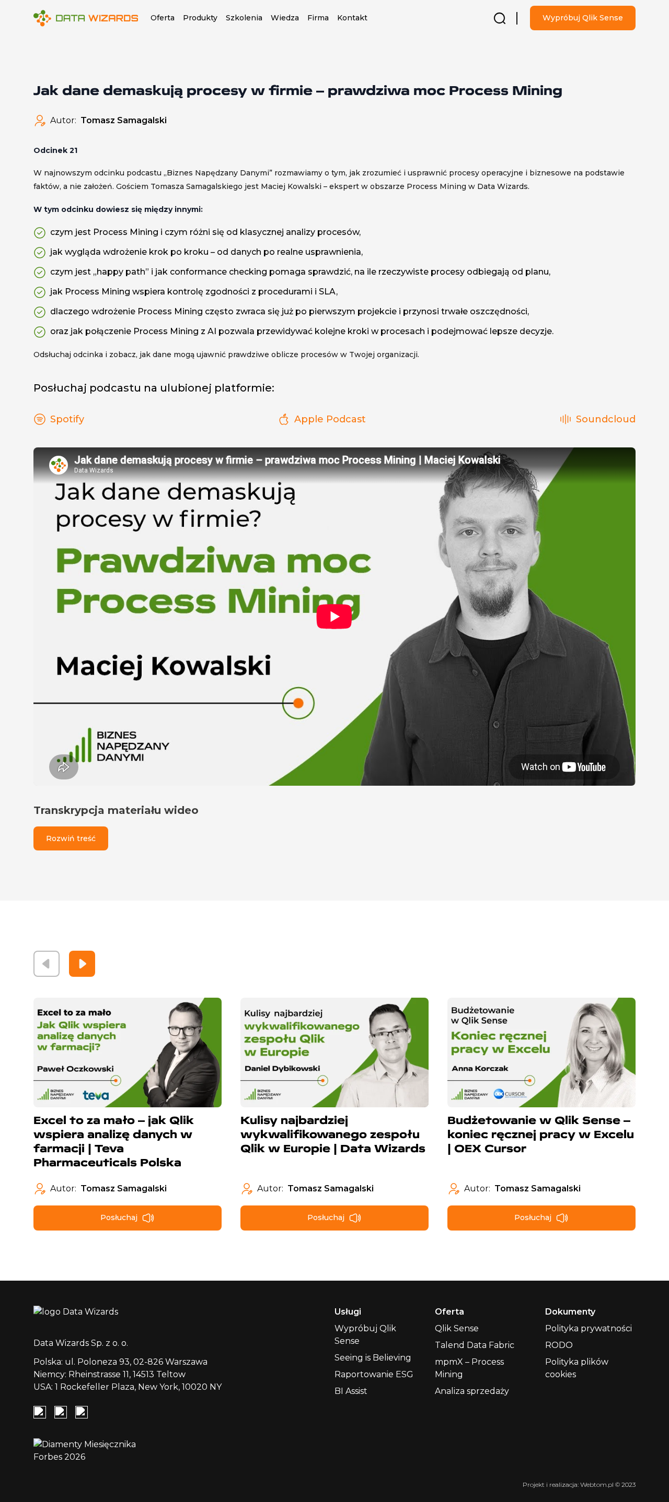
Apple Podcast (330, 419)
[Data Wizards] (89, 18)
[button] (162, 18)
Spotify (67, 419)
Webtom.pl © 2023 (608, 1484)
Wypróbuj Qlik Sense (583, 17)
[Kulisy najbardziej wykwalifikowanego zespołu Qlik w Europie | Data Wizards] (334, 1052)
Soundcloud (606, 419)
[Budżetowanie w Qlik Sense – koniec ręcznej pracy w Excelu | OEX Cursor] (541, 1052)
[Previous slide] (46, 964)
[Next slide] (82, 964)
